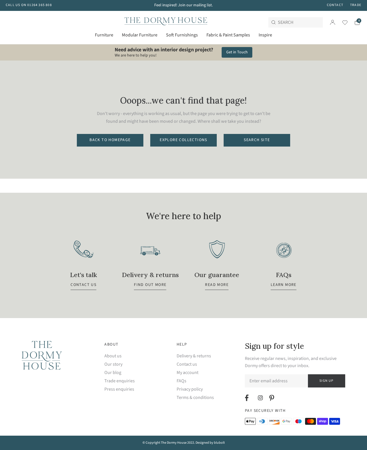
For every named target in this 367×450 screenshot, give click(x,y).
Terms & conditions (195, 398)
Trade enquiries (119, 381)
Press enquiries (119, 389)
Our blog (112, 373)
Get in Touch (237, 52)
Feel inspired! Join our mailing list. (183, 5)
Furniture (104, 35)
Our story (113, 364)
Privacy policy (190, 389)
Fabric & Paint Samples (228, 35)
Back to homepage (109, 140)
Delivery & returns (194, 356)
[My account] (332, 22)
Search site (257, 140)
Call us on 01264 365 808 (29, 5)
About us (113, 356)
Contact (335, 5)
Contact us (187, 364)
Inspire (265, 35)
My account (187, 373)
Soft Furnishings (182, 35)
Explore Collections (183, 140)
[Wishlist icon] (341, 22)
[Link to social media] (247, 397)
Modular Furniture (139, 35)
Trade (355, 5)
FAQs (181, 381)
